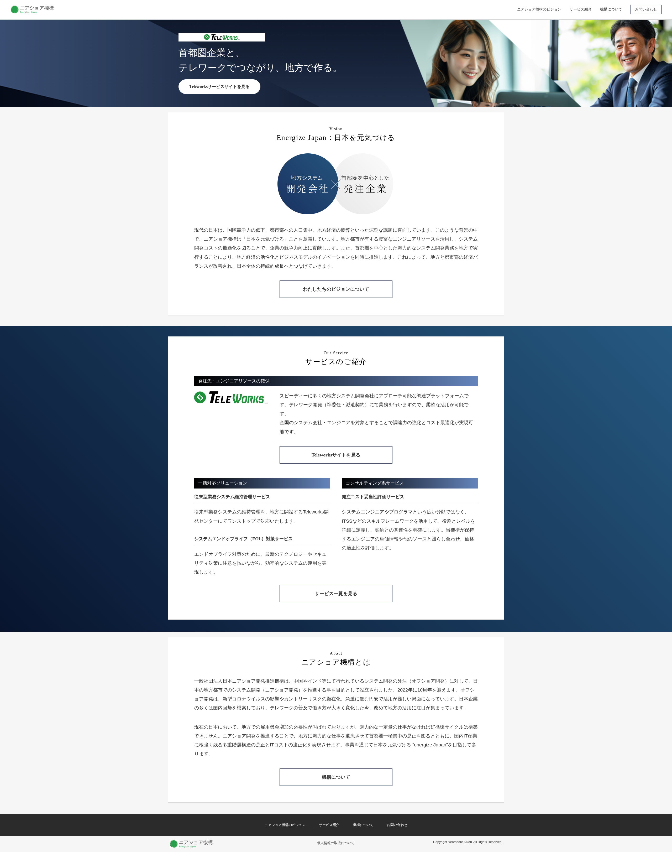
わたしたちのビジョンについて (336, 289)
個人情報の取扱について (336, 843)
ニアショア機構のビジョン (539, 9)
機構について (611, 9)
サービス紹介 (581, 9)
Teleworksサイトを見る (336, 455)
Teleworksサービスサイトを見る (219, 86)
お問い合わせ (646, 9)
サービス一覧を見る (336, 593)
